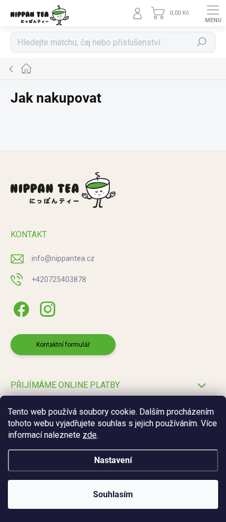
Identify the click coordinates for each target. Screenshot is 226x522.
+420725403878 (59, 279)
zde (90, 435)
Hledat (201, 42)
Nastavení (113, 460)
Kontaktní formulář (63, 344)
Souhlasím (113, 494)
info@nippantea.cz (63, 258)
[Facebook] (20, 307)
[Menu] (213, 13)
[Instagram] (46, 307)
